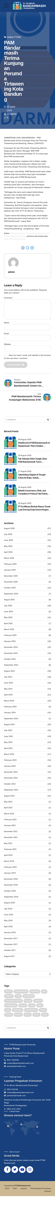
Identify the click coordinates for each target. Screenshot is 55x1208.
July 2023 (8, 730)
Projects (18, 1015)
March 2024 (9, 701)
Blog (44, 991)
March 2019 (9, 861)
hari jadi (28, 1001)
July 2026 (8, 534)
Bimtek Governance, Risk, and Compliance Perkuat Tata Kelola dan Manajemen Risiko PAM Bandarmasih (33, 492)
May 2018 (8, 920)
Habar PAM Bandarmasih (14, 239)
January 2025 (10, 641)
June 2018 (8, 914)
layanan (23, 1005)
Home (7, 1188)
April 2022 (8, 807)
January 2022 (10, 825)
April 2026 (8, 552)
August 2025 (9, 600)
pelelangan (17, 1010)
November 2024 (11, 653)
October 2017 (10, 950)
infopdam (38, 1001)
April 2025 (8, 623)
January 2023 (10, 766)
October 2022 (10, 784)
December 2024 (11, 647)
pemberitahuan (31, 1010)
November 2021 (11, 837)
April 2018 (8, 926)
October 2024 (10, 659)
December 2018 (11, 879)
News (40, 1005)
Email (7, 333)
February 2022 (10, 819)
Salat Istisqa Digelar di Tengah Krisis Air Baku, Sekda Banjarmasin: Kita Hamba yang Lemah (32, 476)
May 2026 (8, 546)
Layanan (23, 1188)
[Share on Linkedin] (32, 248)
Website (7, 344)
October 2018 (10, 891)
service (27, 1015)
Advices (8, 991)
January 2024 (10, 712)
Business (9, 996)
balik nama (35, 991)
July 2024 (8, 677)
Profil (15, 1188)
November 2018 (11, 885)
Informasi (47, 1191)
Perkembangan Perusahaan (40, 1188)
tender (45, 1015)
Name (7, 323)
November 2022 (11, 778)
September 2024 (11, 665)
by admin (12, 114)
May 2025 (8, 617)
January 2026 (10, 570)
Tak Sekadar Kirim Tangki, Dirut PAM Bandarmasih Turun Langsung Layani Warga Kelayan (33, 460)
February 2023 (10, 760)
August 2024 (9, 671)
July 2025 (8, 606)
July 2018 (8, 909)
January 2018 (10, 932)
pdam (8, 1010)
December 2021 (11, 831)
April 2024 (8, 695)
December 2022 (11, 772)
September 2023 (11, 718)
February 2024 (10, 707)
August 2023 (9, 724)
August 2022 (9, 796)
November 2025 (11, 582)
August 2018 (9, 903)
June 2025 (8, 611)
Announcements (21, 991)
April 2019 (8, 855)
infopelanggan (11, 1005)
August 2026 (9, 528)
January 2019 (10, 873)
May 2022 (8, 802)
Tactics (36, 1015)
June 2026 (8, 540)
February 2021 (10, 849)
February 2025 (10, 635)
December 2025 (11, 576)
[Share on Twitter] (27, 248)
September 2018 (11, 897)
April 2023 (8, 748)
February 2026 (10, 564)
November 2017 (11, 944)
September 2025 (11, 594)
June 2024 (8, 683)
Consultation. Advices (13, 1001)
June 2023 (8, 736)
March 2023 (9, 754)
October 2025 (10, 588)
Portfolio (9, 1015)
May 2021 (8, 843)
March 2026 (9, 558)
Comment (9, 298)
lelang (32, 1005)
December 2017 (11, 938)
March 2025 (9, 629)
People (43, 1010)
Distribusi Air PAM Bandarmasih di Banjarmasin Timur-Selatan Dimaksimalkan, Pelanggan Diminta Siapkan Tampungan (34, 444)
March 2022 (9, 814)
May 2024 (8, 689)
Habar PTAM (14, 37)
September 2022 (11, 790)
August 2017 (9, 956)
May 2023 (8, 742)
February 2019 (10, 867)
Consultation (28, 996)
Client (18, 996)
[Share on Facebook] (23, 248)
